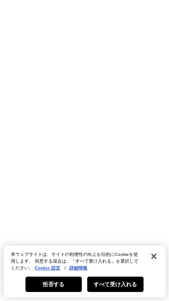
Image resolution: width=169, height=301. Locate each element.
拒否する (53, 284)
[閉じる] (154, 256)
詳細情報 (78, 267)
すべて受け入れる (115, 284)
